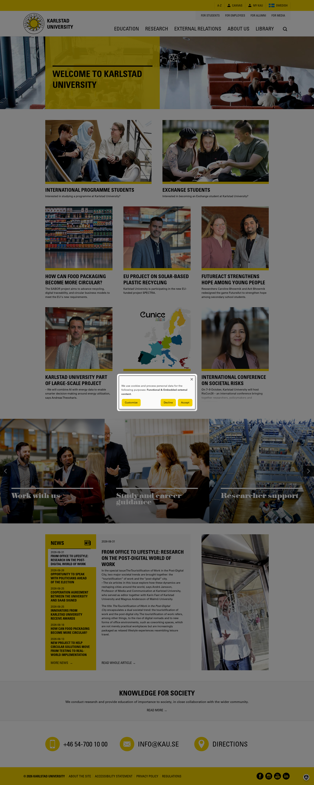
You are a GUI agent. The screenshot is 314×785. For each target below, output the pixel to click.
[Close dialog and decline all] (191, 378)
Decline (168, 402)
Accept (185, 402)
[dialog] (157, 392)
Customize (131, 402)
